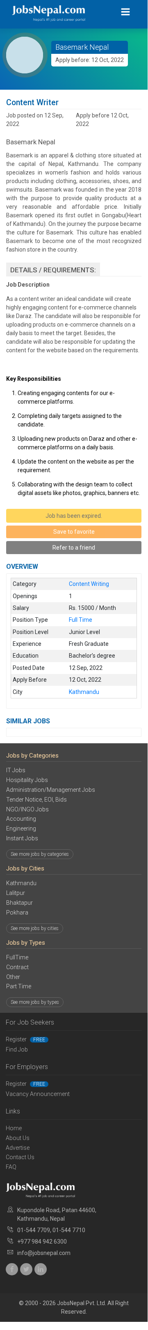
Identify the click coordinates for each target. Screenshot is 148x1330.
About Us (18, 1138)
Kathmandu (21, 883)
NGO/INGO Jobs (27, 809)
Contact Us (20, 1157)
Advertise (18, 1147)
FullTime (17, 957)
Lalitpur (15, 893)
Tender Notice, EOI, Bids (36, 799)
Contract (17, 967)
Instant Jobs (22, 838)
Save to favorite (74, 531)
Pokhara (17, 912)
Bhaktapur (19, 902)
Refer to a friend (73, 547)
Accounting (21, 818)
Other (13, 977)
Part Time (18, 986)
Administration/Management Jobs (50, 790)
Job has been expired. (74, 516)
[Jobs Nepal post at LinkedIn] (40, 1269)
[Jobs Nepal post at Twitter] (26, 1269)
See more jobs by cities (35, 928)
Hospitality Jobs (27, 780)
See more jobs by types (35, 1002)
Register (25, 1039)
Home (14, 1128)
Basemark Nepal (82, 47)
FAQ (11, 1167)
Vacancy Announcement (38, 1094)
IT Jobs (15, 770)
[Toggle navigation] (126, 12)
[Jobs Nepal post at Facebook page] (12, 1269)
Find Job (17, 1049)
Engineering (21, 828)
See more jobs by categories (40, 854)
